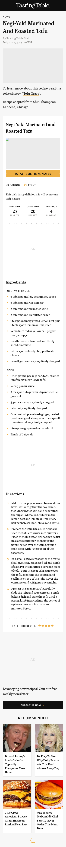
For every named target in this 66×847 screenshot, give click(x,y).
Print (32, 184)
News (7, 17)
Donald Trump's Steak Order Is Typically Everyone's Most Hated (15, 764)
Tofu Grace (31, 93)
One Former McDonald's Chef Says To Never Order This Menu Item (47, 820)
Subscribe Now (31, 705)
